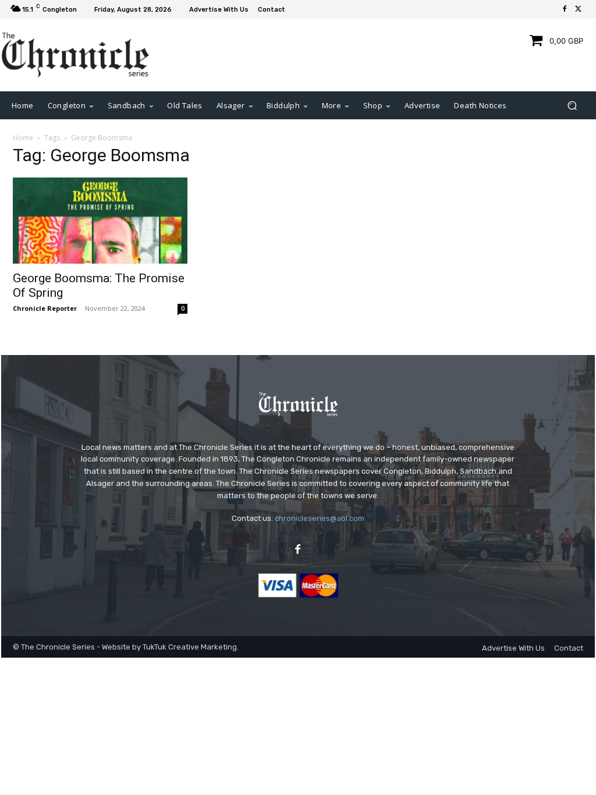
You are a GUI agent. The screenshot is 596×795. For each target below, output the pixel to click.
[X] (579, 9)
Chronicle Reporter (45, 308)
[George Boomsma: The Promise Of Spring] (100, 221)
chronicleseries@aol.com (319, 518)
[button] (572, 105)
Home (23, 138)
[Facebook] (565, 9)
